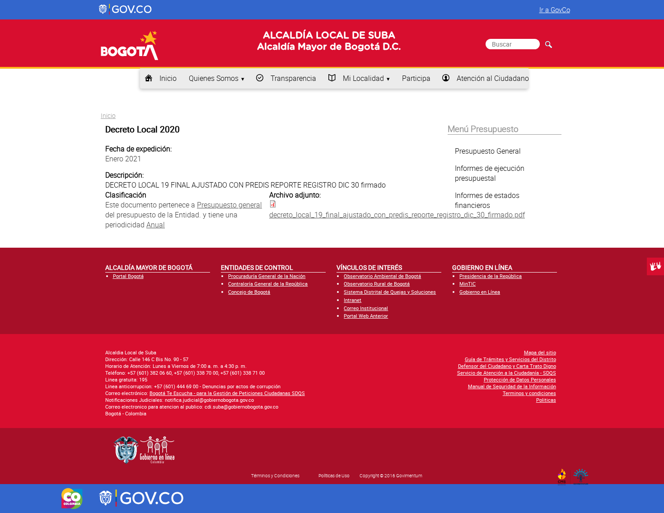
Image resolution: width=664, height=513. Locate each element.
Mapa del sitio (540, 352)
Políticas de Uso (334, 475)
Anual (155, 225)
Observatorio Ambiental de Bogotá (382, 276)
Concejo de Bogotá (249, 291)
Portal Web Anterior (366, 315)
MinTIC (467, 283)
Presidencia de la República (490, 276)
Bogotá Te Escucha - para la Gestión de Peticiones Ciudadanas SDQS (227, 393)
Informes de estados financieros (487, 200)
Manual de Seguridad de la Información (512, 386)
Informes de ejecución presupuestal (489, 173)
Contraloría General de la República (268, 283)
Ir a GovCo (554, 9)
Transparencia (293, 78)
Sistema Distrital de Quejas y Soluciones (390, 291)
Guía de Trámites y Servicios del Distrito (510, 359)
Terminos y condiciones (529, 393)
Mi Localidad (363, 78)
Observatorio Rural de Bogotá (377, 283)
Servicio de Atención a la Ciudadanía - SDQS (506, 372)
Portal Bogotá (128, 276)
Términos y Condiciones (275, 475)
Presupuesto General (488, 151)
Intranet (352, 300)
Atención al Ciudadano (493, 78)
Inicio (168, 78)
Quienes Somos (213, 78)
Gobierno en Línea (479, 291)
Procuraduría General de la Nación (266, 276)
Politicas (546, 399)
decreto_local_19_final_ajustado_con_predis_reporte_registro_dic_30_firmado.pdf (397, 215)
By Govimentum (583, 474)
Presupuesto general (229, 205)
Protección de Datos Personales (520, 379)
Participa (416, 78)
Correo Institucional (366, 308)
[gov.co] (125, 9)
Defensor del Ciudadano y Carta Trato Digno (507, 365)
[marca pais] (72, 498)
